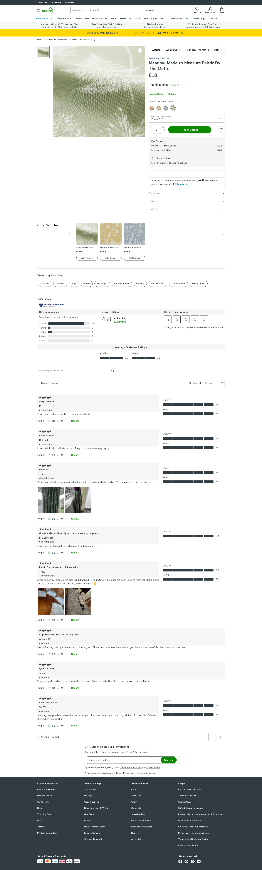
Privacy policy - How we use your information (200, 814)
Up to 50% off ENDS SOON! (102, 33)
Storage (215, 18)
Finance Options (92, 833)
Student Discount (93, 839)
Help (39, 808)
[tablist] (187, 50)
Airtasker (41, 826)
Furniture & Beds (101, 18)
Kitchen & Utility (176, 18)
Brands (87, 820)
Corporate (136, 808)
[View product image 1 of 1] (43, 52)
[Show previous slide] (72, 234)
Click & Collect (91, 801)
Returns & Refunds (46, 789)
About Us (136, 795)
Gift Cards (89, 814)
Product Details (157, 94)
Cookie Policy (184, 801)
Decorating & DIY (201, 18)
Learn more (182, 184)
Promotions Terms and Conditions (139, 773)
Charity (134, 801)
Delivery (88, 795)
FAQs (39, 820)
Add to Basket (190, 129)
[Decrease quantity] (152, 129)
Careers (135, 789)
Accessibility (137, 839)
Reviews (135, 833)
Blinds (147, 18)
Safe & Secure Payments (190, 808)
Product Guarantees (47, 833)
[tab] (156, 50)
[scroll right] (222, 50)
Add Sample (87, 258)
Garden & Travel (82, 18)
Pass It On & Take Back (190, 789)
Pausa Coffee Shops (141, 820)
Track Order (42, 2)
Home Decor (126, 18)
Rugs (163, 18)
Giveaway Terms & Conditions (193, 826)
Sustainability (138, 814)
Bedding (115, 18)
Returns (172, 94)
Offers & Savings (64, 18)
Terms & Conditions (188, 795)
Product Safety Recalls (189, 820)
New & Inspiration (45, 18)
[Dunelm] (45, 10)
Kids (222, 18)
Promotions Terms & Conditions (193, 833)
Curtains (138, 18)
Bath (188, 18)
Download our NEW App (96, 808)
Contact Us (70, 2)
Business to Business (141, 826)
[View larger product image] (140, 50)
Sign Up (168, 760)
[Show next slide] (221, 234)
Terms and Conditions (131, 767)
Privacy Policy (153, 767)
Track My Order (44, 814)
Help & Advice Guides (94, 826)
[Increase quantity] (161, 129)
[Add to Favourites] (222, 129)
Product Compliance (188, 845)
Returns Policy (44, 795)
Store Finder (56, 2)
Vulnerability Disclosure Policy (193, 839)
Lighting (155, 18)
